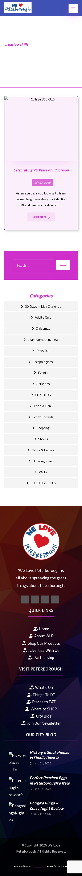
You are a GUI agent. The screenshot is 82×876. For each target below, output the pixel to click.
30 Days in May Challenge (43, 306)
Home (44, 629)
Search (63, 265)
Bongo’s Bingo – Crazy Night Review (46, 806)
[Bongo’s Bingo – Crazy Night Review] (17, 810)
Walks (43, 472)
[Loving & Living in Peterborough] (18, 7)
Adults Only (43, 317)
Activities (43, 383)
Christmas (43, 328)
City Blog (44, 716)
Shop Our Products (44, 643)
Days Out (43, 350)
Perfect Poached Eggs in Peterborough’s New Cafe (50, 783)
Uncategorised (43, 461)
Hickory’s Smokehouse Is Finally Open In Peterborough (49, 757)
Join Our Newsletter (44, 723)
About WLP (44, 636)
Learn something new (43, 339)
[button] (73, 8)
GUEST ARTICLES (43, 483)
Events (43, 372)
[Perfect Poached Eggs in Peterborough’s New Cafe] (17, 785)
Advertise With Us (43, 650)
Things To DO (44, 695)
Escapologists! (43, 361)
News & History (43, 450)
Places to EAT (44, 702)
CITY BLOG (43, 394)
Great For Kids (43, 416)
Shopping (43, 427)
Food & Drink (43, 405)
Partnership (44, 657)
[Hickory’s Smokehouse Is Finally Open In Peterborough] (17, 760)
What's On (44, 687)
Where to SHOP (44, 709)
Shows (43, 438)
